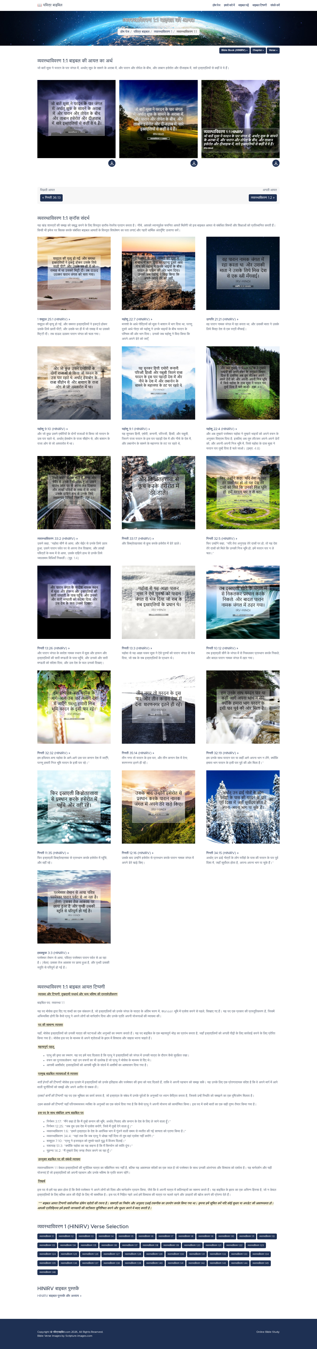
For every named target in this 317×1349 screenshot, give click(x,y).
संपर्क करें (275, 5)
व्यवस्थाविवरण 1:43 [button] (218, 1263)
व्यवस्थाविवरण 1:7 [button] (165, 1236)
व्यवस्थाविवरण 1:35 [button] (47, 1263)
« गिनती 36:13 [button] (51, 197)
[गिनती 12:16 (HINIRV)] (158, 808)
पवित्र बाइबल (141, 31)
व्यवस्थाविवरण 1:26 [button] (90, 1254)
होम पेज (216, 5)
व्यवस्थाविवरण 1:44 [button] (239, 1263)
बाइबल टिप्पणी (259, 5)
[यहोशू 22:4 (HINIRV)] (243, 384)
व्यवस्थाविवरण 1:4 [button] (106, 1236)
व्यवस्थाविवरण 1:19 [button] (171, 1245)
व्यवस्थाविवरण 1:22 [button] (234, 1245)
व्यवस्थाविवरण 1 (163, 31)
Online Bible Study (268, 1332)
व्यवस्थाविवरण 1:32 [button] (218, 1254)
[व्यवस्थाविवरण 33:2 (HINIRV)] (74, 494)
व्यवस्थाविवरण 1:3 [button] (86, 1236)
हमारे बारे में (229, 5)
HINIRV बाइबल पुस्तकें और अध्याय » (59, 1296)
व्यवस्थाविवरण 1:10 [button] (226, 1236)
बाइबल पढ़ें (243, 5)
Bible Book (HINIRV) (233, 50)
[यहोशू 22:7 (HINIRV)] (158, 274)
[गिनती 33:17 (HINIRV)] (158, 494)
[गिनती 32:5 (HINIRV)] (243, 494)
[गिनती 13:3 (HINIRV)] (158, 603)
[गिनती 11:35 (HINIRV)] (74, 808)
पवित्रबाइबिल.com (62, 1332)
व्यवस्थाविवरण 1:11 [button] (246, 1236)
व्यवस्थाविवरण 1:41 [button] (175, 1263)
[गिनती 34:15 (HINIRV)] (243, 808)
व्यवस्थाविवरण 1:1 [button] (46, 1236)
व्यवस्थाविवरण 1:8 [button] (185, 1236)
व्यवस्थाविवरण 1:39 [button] (133, 1263)
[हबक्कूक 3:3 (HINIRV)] (74, 908)
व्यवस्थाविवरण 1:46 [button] (47, 1272)
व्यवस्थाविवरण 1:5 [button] (126, 1236)
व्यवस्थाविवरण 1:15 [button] (88, 1245)
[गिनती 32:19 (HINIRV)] (243, 708)
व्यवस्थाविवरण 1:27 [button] (112, 1254)
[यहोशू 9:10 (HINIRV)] (74, 384)
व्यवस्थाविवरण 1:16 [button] (109, 1245)
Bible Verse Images (49, 1336)
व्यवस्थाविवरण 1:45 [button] (260, 1263)
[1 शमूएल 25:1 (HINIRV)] (74, 274)
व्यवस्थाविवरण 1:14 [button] (68, 1245)
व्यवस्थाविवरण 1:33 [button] (239, 1254)
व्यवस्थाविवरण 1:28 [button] (133, 1254)
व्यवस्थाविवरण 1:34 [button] (260, 1254)
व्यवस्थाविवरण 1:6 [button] (146, 1236)
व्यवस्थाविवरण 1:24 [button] (47, 1254)
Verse (272, 50)
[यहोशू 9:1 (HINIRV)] (158, 384)
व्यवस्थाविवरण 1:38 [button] (112, 1263)
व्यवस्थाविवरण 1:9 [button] (205, 1236)
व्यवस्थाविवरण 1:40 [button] (154, 1263)
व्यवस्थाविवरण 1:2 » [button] (263, 197)
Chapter (257, 50)
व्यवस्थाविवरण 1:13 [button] (47, 1245)
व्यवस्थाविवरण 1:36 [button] (69, 1263)
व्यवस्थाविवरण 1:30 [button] (176, 1254)
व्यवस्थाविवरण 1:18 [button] (150, 1245)
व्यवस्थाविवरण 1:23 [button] (256, 1245)
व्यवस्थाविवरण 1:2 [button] (66, 1236)
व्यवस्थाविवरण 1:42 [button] (196, 1263)
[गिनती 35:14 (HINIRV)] (158, 708)
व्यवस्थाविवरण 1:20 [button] (192, 1245)
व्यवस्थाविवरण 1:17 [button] (130, 1245)
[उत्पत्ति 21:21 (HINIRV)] (243, 274)
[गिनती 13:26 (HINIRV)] (74, 603)
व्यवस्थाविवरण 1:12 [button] (267, 1236)
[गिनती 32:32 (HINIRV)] (74, 708)
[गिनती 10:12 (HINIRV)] (243, 603)
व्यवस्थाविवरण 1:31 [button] (197, 1254)
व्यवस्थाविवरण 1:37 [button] (90, 1263)
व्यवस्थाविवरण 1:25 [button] (69, 1254)
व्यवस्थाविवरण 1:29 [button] (154, 1254)
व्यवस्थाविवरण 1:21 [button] (213, 1245)
